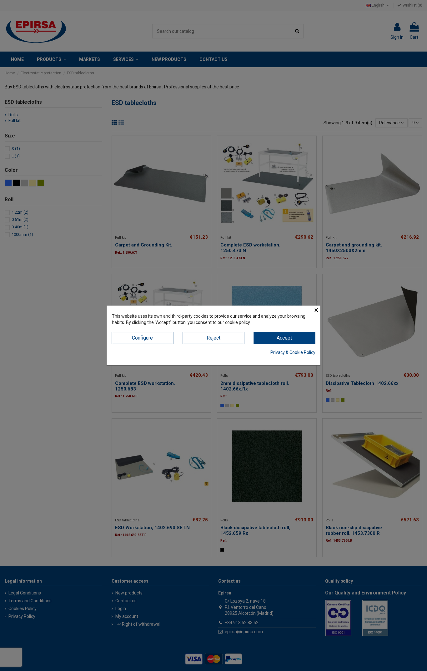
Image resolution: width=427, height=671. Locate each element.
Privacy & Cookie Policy (292, 352)
